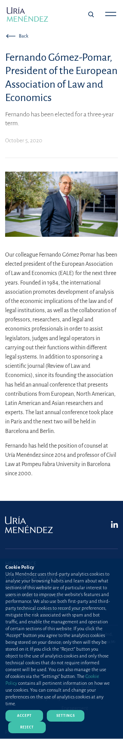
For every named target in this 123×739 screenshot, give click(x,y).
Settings (65, 716)
